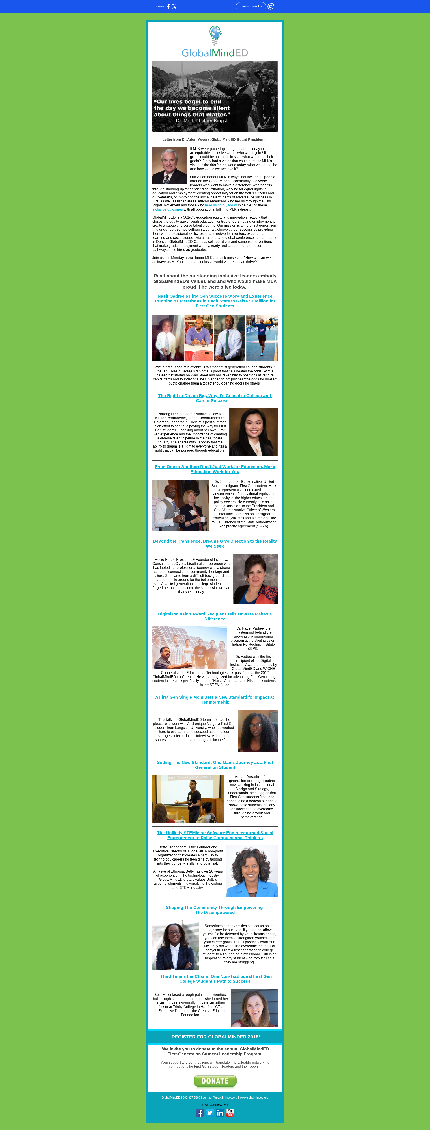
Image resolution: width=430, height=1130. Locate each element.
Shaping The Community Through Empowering (215, 907)
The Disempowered (215, 912)
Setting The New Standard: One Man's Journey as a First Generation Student (215, 765)
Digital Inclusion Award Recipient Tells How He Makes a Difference (215, 616)
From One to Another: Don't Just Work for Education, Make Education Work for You (215, 469)
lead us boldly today (221, 205)
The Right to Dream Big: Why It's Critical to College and (215, 395)
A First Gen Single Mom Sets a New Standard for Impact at (215, 697)
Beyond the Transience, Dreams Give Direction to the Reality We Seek (215, 543)
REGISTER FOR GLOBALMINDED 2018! (216, 1036)
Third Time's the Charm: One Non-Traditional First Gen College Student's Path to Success (216, 979)
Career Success (212, 400)
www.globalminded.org (254, 1097)
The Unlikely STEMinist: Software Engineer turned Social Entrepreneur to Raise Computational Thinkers (215, 835)
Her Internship (215, 702)
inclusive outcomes (167, 209)
